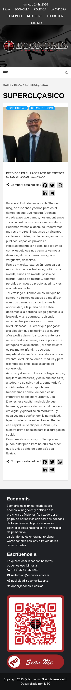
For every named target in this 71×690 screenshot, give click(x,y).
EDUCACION (55, 15)
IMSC (46, 683)
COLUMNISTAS (16, 108)
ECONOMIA (22, 9)
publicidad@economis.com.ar (30, 580)
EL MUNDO (15, 15)
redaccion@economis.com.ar (29, 575)
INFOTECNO (35, 15)
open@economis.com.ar (26, 586)
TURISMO (35, 22)
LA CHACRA (58, 9)
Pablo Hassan (19, 177)
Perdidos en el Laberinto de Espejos (35, 173)
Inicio (6, 9)
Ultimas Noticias (42, 108)
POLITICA (40, 9)
